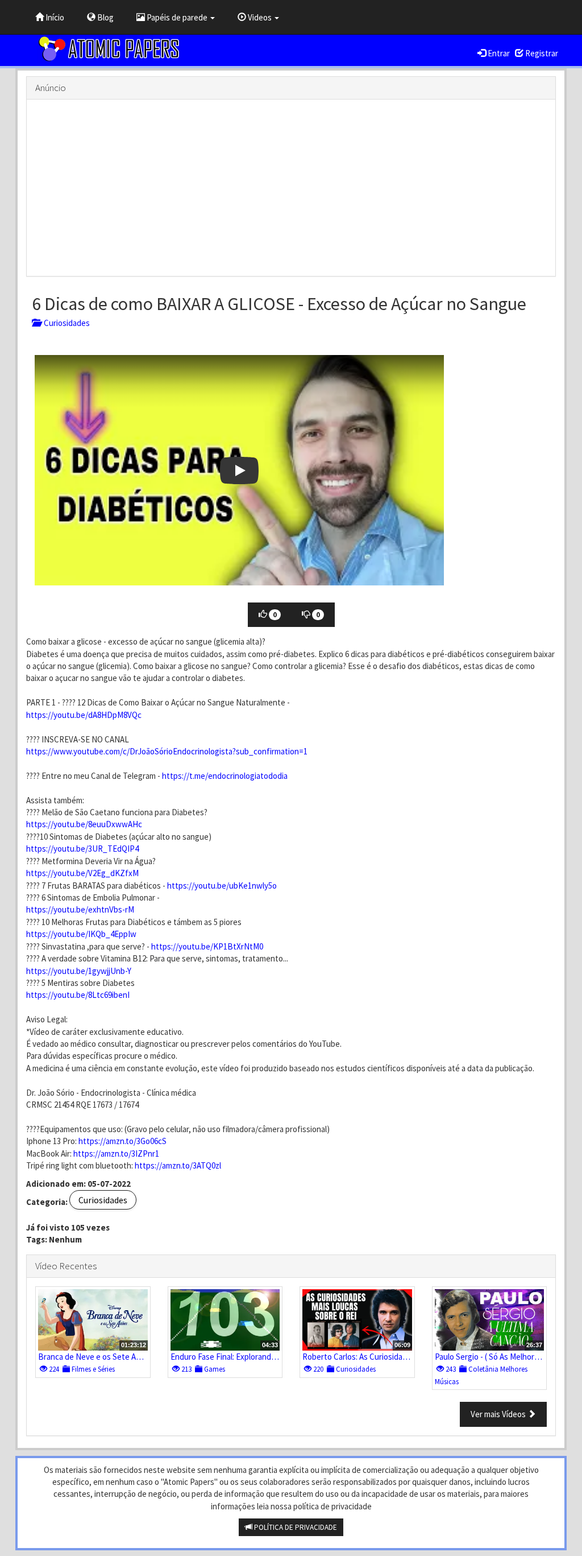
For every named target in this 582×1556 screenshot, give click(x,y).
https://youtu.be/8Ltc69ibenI (78, 994)
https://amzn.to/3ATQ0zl (178, 1165)
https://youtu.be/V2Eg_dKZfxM (82, 873)
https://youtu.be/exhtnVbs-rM (80, 909)
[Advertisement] (291, 187)
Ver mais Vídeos (499, 1414)
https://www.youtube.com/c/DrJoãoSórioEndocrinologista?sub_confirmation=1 (166, 751)
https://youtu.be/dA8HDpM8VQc (84, 714)
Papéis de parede (177, 17)
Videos (259, 17)
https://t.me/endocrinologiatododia (225, 775)
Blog (104, 17)
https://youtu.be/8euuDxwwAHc (84, 824)
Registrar (540, 53)
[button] (239, 470)
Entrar (498, 53)
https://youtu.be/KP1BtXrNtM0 (207, 946)
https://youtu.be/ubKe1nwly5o (222, 885)
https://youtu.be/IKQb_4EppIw (81, 933)
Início (54, 17)
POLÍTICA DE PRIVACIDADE (294, 1527)
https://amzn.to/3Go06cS (122, 1141)
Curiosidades (65, 322)
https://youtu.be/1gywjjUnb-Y (78, 970)
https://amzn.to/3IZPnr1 (116, 1153)
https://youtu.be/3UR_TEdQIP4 (82, 848)
